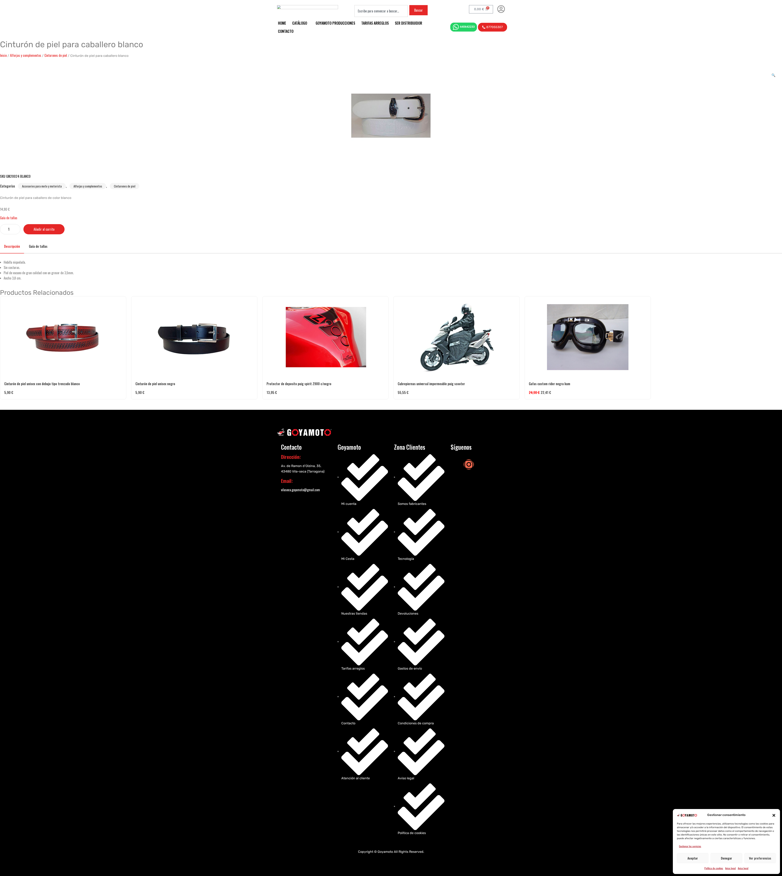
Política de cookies (713, 868)
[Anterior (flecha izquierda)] (7, 438)
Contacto (285, 31)
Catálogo (299, 23)
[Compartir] (768, 4)
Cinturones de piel (55, 55)
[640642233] (456, 27)
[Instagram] (469, 464)
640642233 (467, 26)
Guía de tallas (8, 217)
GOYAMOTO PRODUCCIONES (335, 23)
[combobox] (381, 11)
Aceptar (693, 858)
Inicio (3, 55)
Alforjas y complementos (25, 55)
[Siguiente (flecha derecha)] (775, 438)
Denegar (726, 858)
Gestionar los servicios (690, 846)
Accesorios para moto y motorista (42, 186)
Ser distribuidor (408, 23)
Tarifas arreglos (375, 23)
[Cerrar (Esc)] (777, 4)
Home (282, 23)
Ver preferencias (760, 858)
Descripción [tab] (12, 246)
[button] (774, 815)
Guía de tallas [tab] (38, 246)
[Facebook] (456, 464)
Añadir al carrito (44, 229)
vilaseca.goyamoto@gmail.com (300, 489)
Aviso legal (730, 868)
